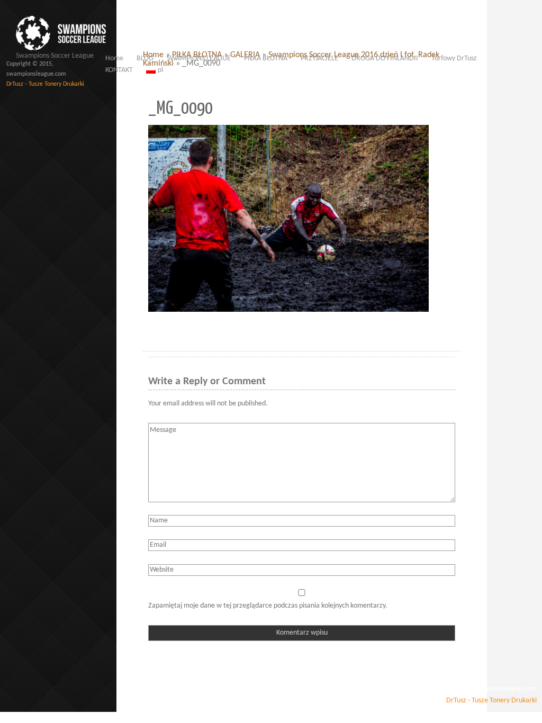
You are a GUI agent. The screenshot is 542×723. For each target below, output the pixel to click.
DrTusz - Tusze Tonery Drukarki (45, 84)
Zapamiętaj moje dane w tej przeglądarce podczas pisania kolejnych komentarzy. (267, 606)
